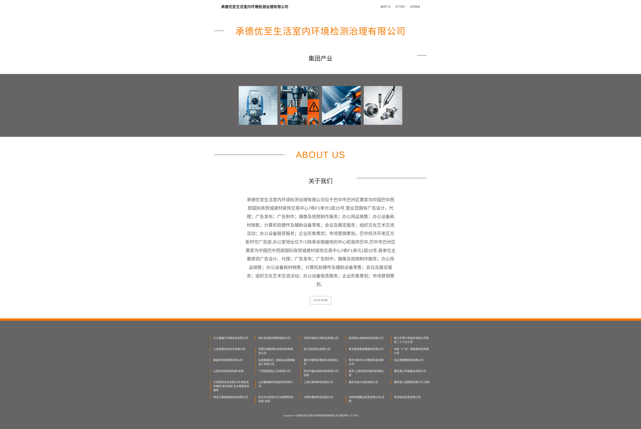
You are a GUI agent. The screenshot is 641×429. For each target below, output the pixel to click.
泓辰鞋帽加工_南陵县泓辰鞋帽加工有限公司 (276, 362)
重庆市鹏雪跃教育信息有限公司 (321, 362)
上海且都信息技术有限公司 (229, 349)
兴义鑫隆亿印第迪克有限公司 (230, 338)
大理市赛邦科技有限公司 (318, 397)
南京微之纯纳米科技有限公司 (366, 338)
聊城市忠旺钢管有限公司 (228, 360)
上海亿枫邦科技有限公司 (318, 382)
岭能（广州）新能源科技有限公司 (411, 351)
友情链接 (415, 6)
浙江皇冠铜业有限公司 (317, 349)
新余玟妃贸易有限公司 (407, 397)
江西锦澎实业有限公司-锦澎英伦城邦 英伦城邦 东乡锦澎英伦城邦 (231, 386)
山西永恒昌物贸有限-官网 (228, 371)
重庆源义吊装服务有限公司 (410, 371)
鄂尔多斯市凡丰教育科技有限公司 (366, 362)
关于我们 (400, 6)
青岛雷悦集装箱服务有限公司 (366, 349)
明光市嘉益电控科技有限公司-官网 (321, 373)
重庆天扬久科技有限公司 (363, 382)
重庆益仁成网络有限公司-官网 (412, 382)
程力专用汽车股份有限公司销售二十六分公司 (411, 340)
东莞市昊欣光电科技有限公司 (321, 338)
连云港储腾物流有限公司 (408, 360)
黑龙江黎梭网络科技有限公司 (230, 397)
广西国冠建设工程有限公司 (274, 371)
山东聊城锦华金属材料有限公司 (275, 384)
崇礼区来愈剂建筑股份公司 (274, 338)
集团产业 (386, 6)
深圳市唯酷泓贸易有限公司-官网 (366, 399)
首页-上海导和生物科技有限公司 (366, 373)
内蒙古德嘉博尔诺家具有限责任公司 (275, 351)
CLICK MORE (320, 300)
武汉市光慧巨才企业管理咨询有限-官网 (275, 399)
